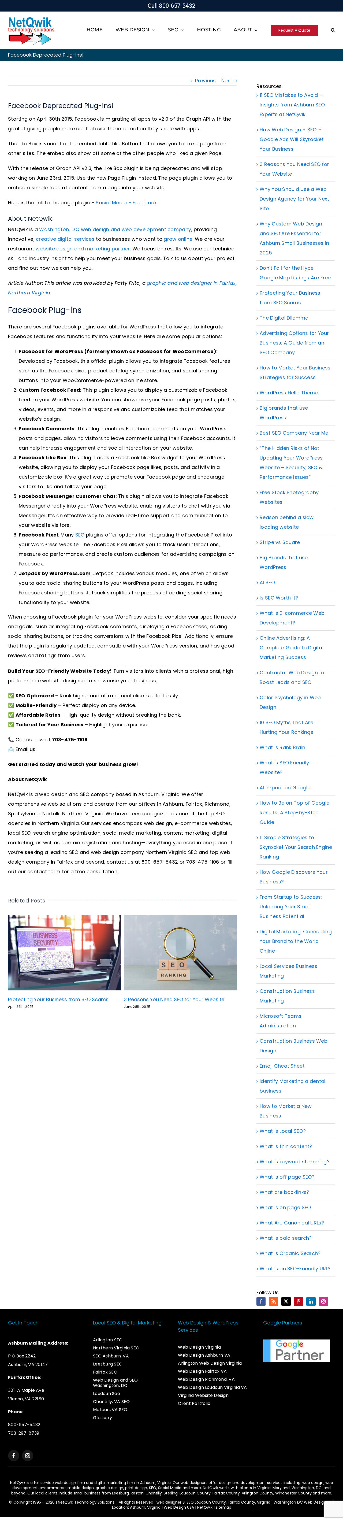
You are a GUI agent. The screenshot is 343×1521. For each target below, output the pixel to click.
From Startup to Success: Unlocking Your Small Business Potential (291, 907)
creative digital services (65, 239)
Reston (137, 1493)
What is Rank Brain (282, 747)
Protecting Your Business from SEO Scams (58, 999)
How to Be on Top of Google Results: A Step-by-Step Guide (294, 813)
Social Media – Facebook (126, 202)
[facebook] (13, 1455)
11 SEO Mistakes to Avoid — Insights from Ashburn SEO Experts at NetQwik (292, 105)
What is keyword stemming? (295, 1161)
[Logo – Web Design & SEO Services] (31, 17)
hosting (132, 842)
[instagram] (27, 1455)
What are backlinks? (284, 1192)
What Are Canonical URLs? (292, 1222)
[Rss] (273, 1301)
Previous (205, 80)
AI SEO (267, 582)
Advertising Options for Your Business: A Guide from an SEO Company (294, 343)
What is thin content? (286, 1146)
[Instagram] (323, 1301)
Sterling (171, 1493)
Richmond (217, 804)
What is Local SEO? (283, 1131)
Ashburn (173, 804)
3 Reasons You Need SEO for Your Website (174, 999)
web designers (194, 1482)
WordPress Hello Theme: (289, 392)
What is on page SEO (285, 1207)
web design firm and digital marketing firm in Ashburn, (106, 1482)
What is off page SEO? (287, 1177)
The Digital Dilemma (284, 317)
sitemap (223, 1507)
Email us (26, 749)
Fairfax (194, 804)
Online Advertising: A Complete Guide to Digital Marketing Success (291, 648)
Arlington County (257, 1493)
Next (226, 80)
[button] (333, 30)
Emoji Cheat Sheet (282, 1066)
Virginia (264, 1487)
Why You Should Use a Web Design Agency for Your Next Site (294, 199)
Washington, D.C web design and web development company (115, 229)
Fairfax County (226, 1493)
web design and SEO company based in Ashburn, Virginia (109, 794)
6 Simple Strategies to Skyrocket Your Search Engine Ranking (296, 847)
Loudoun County (195, 1493)
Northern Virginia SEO (171, 852)
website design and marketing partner (83, 248)
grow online (178, 239)
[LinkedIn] (310, 1301)
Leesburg (120, 1493)
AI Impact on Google (285, 787)
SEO (80, 534)
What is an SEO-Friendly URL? (295, 1268)
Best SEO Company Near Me (294, 433)
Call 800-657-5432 (172, 5)
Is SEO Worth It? (279, 597)
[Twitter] (285, 1301)
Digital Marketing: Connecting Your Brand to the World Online (296, 941)
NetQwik (204, 1507)
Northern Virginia (82, 813)
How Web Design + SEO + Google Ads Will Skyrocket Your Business (292, 139)
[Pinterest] (298, 1301)
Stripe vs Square (280, 542)
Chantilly (154, 1493)
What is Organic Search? (290, 1253)
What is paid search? (286, 1238)
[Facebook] (261, 1301)
